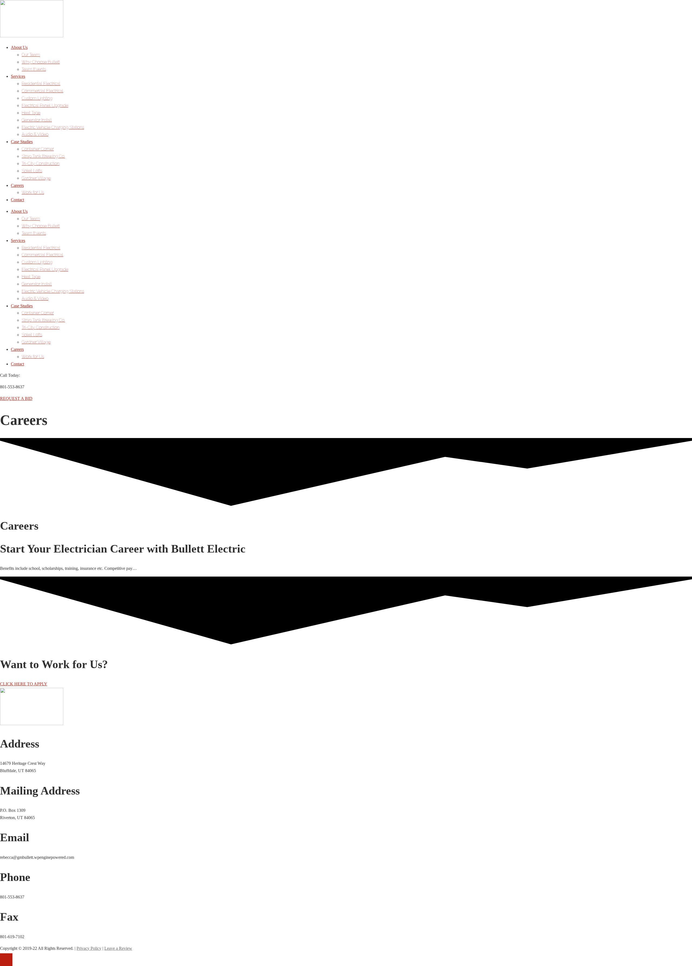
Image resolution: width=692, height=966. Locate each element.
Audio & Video (35, 134)
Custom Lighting (37, 98)
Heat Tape (31, 112)
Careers (17, 185)
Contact (17, 199)
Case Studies (22, 141)
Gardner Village (36, 178)
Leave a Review (118, 948)
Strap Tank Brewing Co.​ (43, 156)
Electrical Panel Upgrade (45, 105)
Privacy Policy (88, 948)
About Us (19, 47)
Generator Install (37, 120)
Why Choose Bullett (41, 62)
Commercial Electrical (42, 90)
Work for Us (33, 192)
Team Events (34, 69)
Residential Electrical (41, 83)
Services (18, 76)
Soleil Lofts (32, 170)
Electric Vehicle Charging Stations (53, 127)
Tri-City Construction (40, 163)
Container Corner (38, 149)
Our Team (31, 54)
